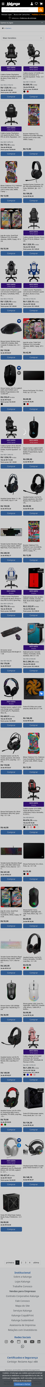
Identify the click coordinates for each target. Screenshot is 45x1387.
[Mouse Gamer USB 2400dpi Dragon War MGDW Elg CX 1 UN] (11, 991)
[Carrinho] (41, 3)
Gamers (8, 28)
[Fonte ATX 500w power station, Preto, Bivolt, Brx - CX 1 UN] (34, 1098)
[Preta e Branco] (38, 827)
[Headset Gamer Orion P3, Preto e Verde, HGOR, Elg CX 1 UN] (11, 1247)
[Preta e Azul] (28, 1075)
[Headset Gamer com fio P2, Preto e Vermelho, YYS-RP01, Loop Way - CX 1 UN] (34, 1202)
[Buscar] (41, 9)
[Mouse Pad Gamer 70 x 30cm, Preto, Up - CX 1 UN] (34, 375)
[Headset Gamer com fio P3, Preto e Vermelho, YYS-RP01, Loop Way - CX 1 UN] (34, 944)
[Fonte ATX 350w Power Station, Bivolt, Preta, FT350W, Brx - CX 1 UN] (11, 1202)
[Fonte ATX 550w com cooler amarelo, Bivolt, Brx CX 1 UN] (34, 689)
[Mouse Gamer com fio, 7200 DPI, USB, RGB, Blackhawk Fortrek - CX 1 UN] (34, 1247)
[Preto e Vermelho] (28, 404)
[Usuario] (32, 3)
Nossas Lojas (6, 14)
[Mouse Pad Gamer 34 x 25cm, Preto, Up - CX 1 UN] (34, 850)
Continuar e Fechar (22, 1384)
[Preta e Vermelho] (28, 91)
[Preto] (24, 404)
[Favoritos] (36, 3)
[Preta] (24, 91)
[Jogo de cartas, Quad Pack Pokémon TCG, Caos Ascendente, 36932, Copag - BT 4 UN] (11, 897)
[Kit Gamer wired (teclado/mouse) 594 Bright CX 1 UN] (11, 633)
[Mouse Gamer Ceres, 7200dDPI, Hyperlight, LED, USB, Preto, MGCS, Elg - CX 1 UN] (34, 897)
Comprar (11, 96)
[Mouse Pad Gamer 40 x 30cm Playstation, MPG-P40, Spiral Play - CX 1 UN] (11, 790)
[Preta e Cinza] (28, 827)
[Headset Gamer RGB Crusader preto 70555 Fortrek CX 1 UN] (34, 1148)
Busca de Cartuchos (22, 14)
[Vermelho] (2, 1124)
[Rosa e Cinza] (31, 827)
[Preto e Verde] (28, 968)
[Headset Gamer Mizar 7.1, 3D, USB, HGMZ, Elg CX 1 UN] (11, 484)
